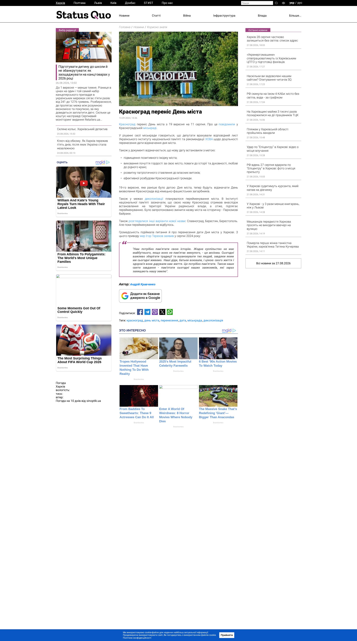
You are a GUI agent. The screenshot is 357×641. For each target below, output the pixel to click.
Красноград (127, 124)
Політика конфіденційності (137, 638)
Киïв (113, 3)
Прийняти (227, 635)
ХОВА (209, 139)
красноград (135, 320)
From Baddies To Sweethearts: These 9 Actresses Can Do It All (137, 413)
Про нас (167, 3)
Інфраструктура (224, 15)
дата (182, 320)
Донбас (130, 3)
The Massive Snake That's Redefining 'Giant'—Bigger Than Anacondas (218, 413)
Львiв (98, 3)
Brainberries (139, 379)
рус (300, 2)
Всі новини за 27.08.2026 (273, 263)
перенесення (169, 320)
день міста (151, 320)
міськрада (194, 320)
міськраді (150, 128)
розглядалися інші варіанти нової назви (157, 221)
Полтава (80, 3)
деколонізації (154, 198)
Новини (124, 15)
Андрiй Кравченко (142, 284)
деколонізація (213, 320)
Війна (187, 15)
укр (292, 2)
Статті (156, 15)
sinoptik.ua (93, 401)
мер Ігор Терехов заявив (157, 236)
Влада (262, 15)
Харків (60, 3)
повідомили (227, 124)
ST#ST (148, 3)
